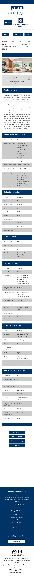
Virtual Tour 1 (17, 432)
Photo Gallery (17, 55)
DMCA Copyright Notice (16, 570)
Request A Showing (17, 441)
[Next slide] (29, 66)
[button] (8, 22)
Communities (14, 527)
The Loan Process (16, 522)
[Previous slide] (4, 66)
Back (5, 35)
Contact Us (16, 541)
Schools (13, 530)
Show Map (17, 445)
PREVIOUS (18, 35)
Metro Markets (15, 525)
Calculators (14, 514)
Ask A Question (17, 436)
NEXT (28, 35)
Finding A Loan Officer (17, 517)
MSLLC (23, 572)
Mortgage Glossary (16, 520)
